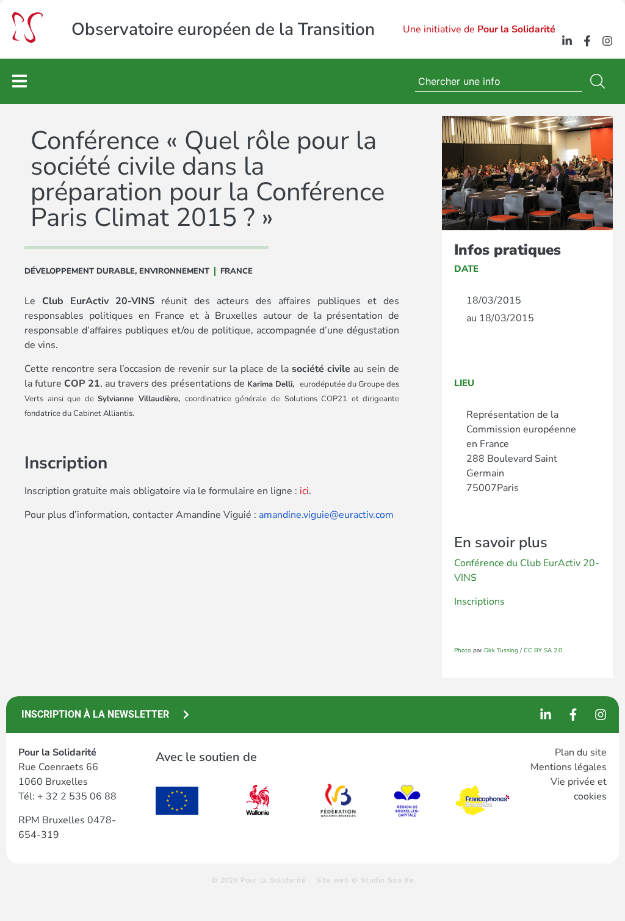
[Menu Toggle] (19, 81)
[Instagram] (607, 40)
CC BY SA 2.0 (543, 650)
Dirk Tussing (501, 650)
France (236, 271)
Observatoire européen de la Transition (223, 29)
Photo (462, 650)
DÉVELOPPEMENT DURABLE (79, 271)
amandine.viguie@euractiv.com (326, 515)
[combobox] (498, 81)
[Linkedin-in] (567, 40)
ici (304, 491)
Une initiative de (479, 29)
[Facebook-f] (587, 40)
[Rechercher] (600, 81)
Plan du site (581, 752)
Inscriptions (479, 601)
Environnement (174, 271)
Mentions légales (568, 767)
